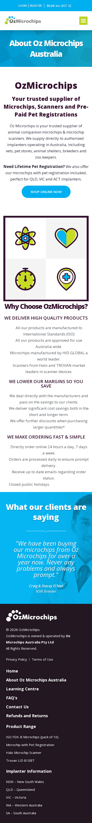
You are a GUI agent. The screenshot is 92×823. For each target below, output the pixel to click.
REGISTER (36, 5)
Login (23, 5)
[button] (83, 21)
